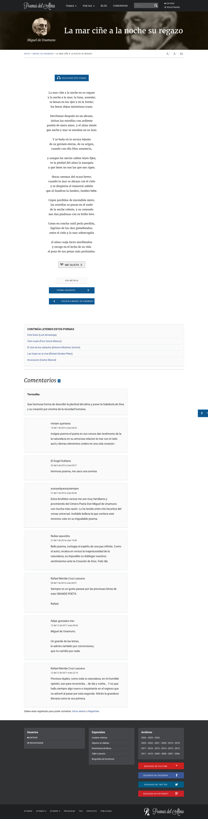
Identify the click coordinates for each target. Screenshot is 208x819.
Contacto (91, 811)
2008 (163, 754)
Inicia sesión (79, 711)
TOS (81, 811)
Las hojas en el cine (37, 353)
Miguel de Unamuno (43, 54)
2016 (150, 748)
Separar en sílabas (100, 743)
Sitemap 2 (41, 811)
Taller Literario (98, 754)
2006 (177, 754)
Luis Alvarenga (48, 334)
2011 (143, 754)
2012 (177, 748)
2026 (143, 738)
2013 (170, 748)
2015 (157, 748)
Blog (104, 5)
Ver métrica (71, 281)
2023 (143, 743)
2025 (150, 738)
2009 (157, 754)
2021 (157, 743)
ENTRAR (170, 3)
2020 (163, 743)
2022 (150, 743)
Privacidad (69, 811)
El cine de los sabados (39, 347)
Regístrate (93, 711)
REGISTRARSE (173, 7)
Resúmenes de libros (101, 748)
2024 (157, 738)
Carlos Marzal (47, 360)
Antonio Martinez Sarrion (66, 347)
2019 (170, 743)
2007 (170, 754)
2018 (177, 743)
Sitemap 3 (55, 811)
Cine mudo (33, 341)
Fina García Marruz (50, 341)
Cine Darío (32, 334)
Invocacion (33, 360)
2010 (150, 754)
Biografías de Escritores (103, 759)
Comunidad (120, 5)
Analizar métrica (99, 738)
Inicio (27, 54)
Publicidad (106, 811)
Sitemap (28, 811)
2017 (143, 748)
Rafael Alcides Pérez (61, 353)
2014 (163, 748)
